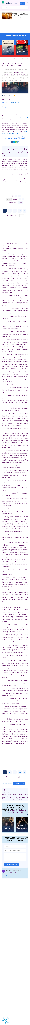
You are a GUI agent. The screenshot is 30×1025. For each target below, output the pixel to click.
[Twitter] (14, 142)
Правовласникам (7, 783)
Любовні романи (10, 74)
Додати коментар (11, 864)
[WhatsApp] (16, 142)
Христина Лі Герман (19, 72)
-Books (11, 3)
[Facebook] (12, 142)
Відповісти (9, 875)
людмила (8, 870)
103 (19, 211)
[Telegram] (18, 142)
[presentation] (24, 37)
